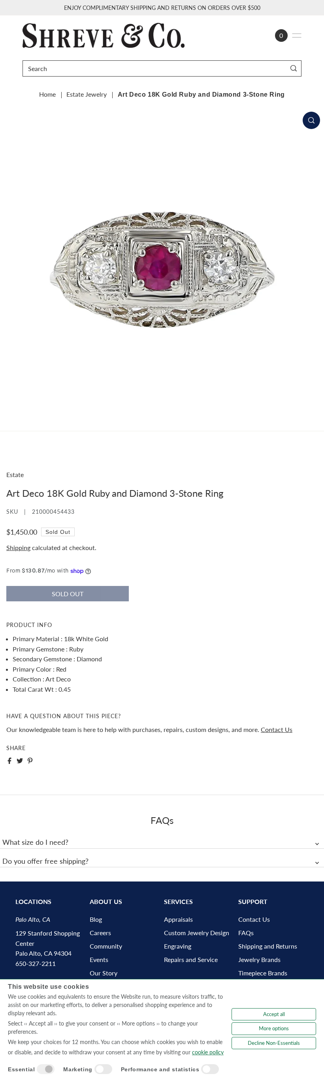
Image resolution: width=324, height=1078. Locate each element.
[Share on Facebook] (9, 761)
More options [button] (274, 1028)
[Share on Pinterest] (30, 761)
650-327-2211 (35, 963)
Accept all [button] (274, 1014)
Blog (96, 919)
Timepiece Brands (262, 973)
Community (106, 946)
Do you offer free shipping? (45, 861)
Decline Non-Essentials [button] (274, 1043)
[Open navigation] (296, 35)
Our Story (103, 973)
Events (99, 959)
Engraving (177, 946)
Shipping (18, 547)
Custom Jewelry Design (196, 932)
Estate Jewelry (86, 94)
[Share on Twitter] (20, 761)
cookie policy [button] (208, 1052)
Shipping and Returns (267, 946)
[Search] (293, 68)
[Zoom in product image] (311, 120)
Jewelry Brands (259, 959)
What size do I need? (35, 842)
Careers (100, 932)
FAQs (246, 932)
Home (47, 94)
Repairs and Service (191, 959)
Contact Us (276, 729)
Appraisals (178, 919)
